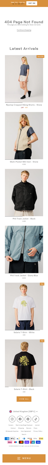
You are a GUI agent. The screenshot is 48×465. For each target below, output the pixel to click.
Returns (28, 428)
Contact (13, 428)
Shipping (21, 428)
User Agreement (26, 431)
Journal (37, 425)
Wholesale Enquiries (12, 431)
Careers (10, 425)
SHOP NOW (31, 3)
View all (24, 399)
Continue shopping (24, 30)
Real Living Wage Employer (24, 425)
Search (24, 434)
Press (35, 428)
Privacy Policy (37, 431)
